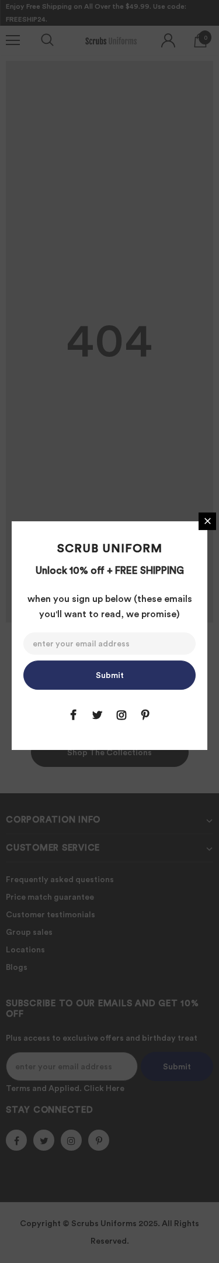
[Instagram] (121, 715)
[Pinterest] (145, 715)
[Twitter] (97, 715)
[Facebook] (73, 715)
